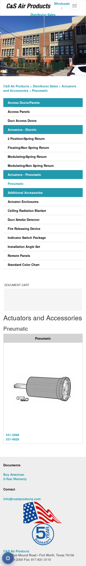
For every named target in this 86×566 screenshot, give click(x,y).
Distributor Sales (45, 86)
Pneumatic (16, 183)
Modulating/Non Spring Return (31, 165)
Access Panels (19, 111)
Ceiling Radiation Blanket (27, 210)
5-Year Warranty (15, 479)
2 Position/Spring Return (26, 138)
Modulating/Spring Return (27, 156)
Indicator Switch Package (27, 237)
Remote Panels (19, 255)
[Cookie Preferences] (8, 558)
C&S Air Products (16, 86)
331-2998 (12, 435)
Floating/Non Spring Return (28, 147)
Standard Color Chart (23, 264)
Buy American (13, 474)
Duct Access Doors (22, 120)
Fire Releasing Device (24, 228)
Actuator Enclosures (23, 201)
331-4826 (12, 439)
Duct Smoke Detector (23, 219)
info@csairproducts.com (22, 499)
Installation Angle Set (24, 246)
